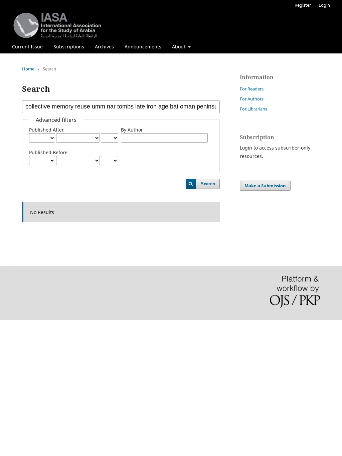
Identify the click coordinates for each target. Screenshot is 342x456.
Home (28, 69)
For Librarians (253, 109)
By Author (132, 130)
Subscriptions (68, 46)
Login (324, 5)
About (179, 46)
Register (303, 5)
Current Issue (27, 46)
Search (208, 183)
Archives (104, 46)
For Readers (252, 89)
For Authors (252, 99)
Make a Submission (265, 186)
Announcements (143, 46)
